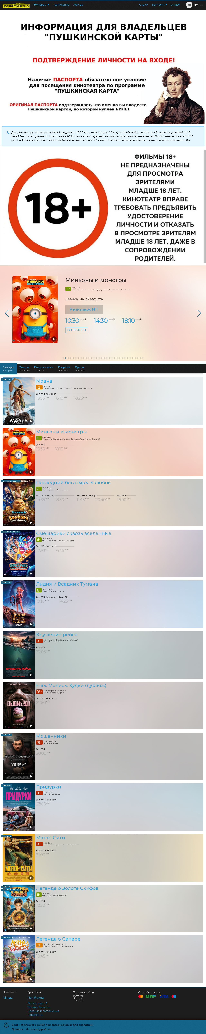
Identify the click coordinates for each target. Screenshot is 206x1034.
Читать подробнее (39, 1029)
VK (78, 998)
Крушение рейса (57, 634)
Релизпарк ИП (84, 309)
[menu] (106, 5)
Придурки (48, 787)
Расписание (61, 4)
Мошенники (51, 736)
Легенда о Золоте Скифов (67, 888)
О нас (174, 4)
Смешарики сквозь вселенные (73, 533)
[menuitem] (41, 5)
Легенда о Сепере (58, 939)
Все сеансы (76, 330)
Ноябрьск (40, 4)
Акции (143, 4)
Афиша (78, 4)
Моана (44, 381)
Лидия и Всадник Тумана (67, 584)
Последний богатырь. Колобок (73, 482)
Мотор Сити (50, 837)
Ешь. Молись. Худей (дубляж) (71, 685)
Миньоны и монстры (95, 280)
